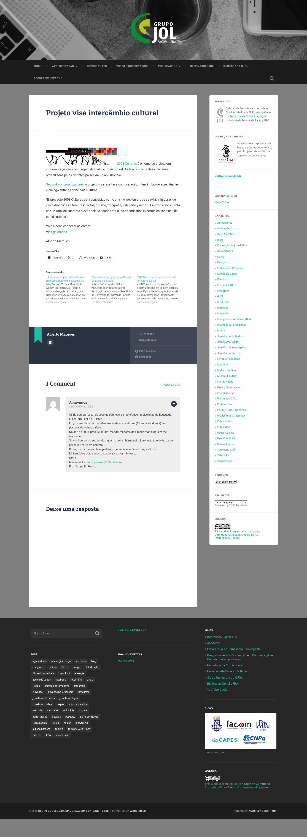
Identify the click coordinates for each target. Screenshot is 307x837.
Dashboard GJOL (235, 66)
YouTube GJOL (217, 689)
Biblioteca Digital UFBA (222, 683)
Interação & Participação (231, 324)
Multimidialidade (227, 376)
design (76, 667)
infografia (79, 685)
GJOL (220, 296)
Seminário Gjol (202, 66)
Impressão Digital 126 (222, 637)
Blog (220, 239)
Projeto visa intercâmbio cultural (102, 112)
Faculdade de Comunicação (245, 116)
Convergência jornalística (232, 245)
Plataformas (224, 404)
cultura (53, 667)
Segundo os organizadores (65, 184)
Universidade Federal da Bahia (227, 671)
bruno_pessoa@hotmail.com (104, 462)
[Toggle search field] (272, 78)
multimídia (68, 710)
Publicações (167, 66)
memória (37, 710)
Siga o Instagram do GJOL (225, 677)
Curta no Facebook (228, 175)
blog (93, 661)
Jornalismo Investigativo (232, 347)
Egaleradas (59, 232)
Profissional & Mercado (231, 415)
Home (38, 66)
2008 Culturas (127, 163)
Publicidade (224, 427)
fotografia (76, 679)
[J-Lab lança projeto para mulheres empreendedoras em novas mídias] (68, 289)
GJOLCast (223, 302)
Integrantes (97, 66)
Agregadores (224, 222)
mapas (60, 704)
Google (36, 685)
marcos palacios (78, 704)
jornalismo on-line (42, 704)
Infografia (222, 313)
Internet (221, 330)
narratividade (40, 716)
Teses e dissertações (132, 66)
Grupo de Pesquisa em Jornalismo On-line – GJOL (73, 810)
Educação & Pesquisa (230, 268)
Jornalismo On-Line (228, 353)
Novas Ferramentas (229, 387)
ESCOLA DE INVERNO (48, 78)
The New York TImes (79, 729)
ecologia (79, 673)
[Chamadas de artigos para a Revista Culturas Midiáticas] (114, 289)
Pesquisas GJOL (227, 393)
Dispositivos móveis (43, 673)
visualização (62, 735)
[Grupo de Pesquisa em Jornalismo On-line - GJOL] (153, 30)
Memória (222, 364)
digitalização (92, 667)
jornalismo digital (69, 698)
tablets (59, 729)
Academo (243, 143)
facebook (60, 679)
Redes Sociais (225, 432)
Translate (241, 505)
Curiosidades (225, 251)
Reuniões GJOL (226, 438)
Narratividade (225, 381)
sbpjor (67, 722)
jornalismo (84, 691)
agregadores (40, 661)
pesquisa (70, 716)
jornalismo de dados (44, 698)
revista (55, 722)
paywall (56, 716)
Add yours (172, 384)
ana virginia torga (61, 661)
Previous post (147, 351)
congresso (38, 667)
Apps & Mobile (226, 234)
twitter (36, 735)
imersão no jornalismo (57, 685)
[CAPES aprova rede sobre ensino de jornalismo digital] (159, 289)
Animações (224, 228)
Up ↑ (275, 810)
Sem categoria (148, 340)
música (83, 710)
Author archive (50, 342)
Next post (145, 356)
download (64, 673)
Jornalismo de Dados (230, 336)
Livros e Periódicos (228, 358)
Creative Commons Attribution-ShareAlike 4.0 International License (237, 535)
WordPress (138, 810)
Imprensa (222, 307)
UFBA (48, 735)
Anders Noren (259, 810)
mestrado (52, 710)
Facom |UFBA (225, 285)
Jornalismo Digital (228, 342)
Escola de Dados (227, 273)
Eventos (222, 279)
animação (81, 661)
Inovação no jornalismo (60, 691)
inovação (38, 691)
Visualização (225, 461)
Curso (220, 256)
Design (221, 262)
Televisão (223, 455)
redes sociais (40, 722)
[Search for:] (66, 633)
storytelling (82, 722)
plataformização (89, 716)
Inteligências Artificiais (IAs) (234, 319)
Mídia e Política (226, 370)
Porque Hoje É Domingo (231, 410)
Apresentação (63, 66)
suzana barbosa (41, 729)
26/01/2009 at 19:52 (81, 406)
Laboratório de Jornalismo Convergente (234, 649)
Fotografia (223, 290)
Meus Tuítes (222, 202)
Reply (174, 404)
